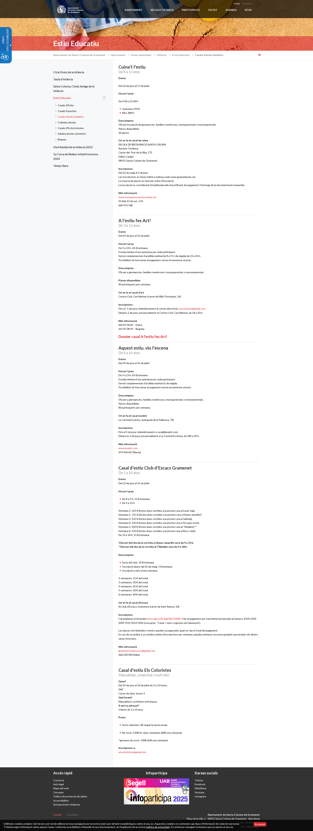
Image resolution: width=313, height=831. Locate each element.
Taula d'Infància (63, 79)
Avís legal (58, 784)
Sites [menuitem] (248, 9)
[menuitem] (79, 72)
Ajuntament (118, 54)
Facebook (200, 784)
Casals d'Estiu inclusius (71, 128)
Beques (62, 139)
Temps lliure (60, 165)
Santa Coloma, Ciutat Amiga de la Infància (73, 88)
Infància (162, 54)
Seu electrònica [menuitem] (162, 9)
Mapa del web (61, 788)
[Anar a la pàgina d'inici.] (70, 9)
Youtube (199, 792)
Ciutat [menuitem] (212, 9)
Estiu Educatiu (181, 54)
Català (237, 3)
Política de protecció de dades (70, 796)
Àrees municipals (141, 54)
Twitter (199, 780)
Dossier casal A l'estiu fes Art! (142, 336)
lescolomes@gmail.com (192, 308)
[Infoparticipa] (156, 791)
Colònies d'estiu (67, 122)
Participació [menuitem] (191, 9)
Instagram (200, 796)
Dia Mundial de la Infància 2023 (72, 147)
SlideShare (200, 788)
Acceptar (260, 824)
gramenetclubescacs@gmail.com (136, 650)
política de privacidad (158, 826)
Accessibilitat (61, 800)
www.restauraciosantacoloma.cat (137, 197)
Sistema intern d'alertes (66, 804)
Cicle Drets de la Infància (68, 72)
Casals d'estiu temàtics (71, 116)
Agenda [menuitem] (231, 9)
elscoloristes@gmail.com (132, 752)
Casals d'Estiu (66, 105)
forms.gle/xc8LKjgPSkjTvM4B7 (164, 618)
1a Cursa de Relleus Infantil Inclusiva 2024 (75, 156)
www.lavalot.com (128, 448)
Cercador (58, 792)
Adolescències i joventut (72, 133)
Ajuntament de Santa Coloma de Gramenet (79, 54)
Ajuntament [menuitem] (133, 9)
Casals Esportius (67, 111)
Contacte (58, 780)
